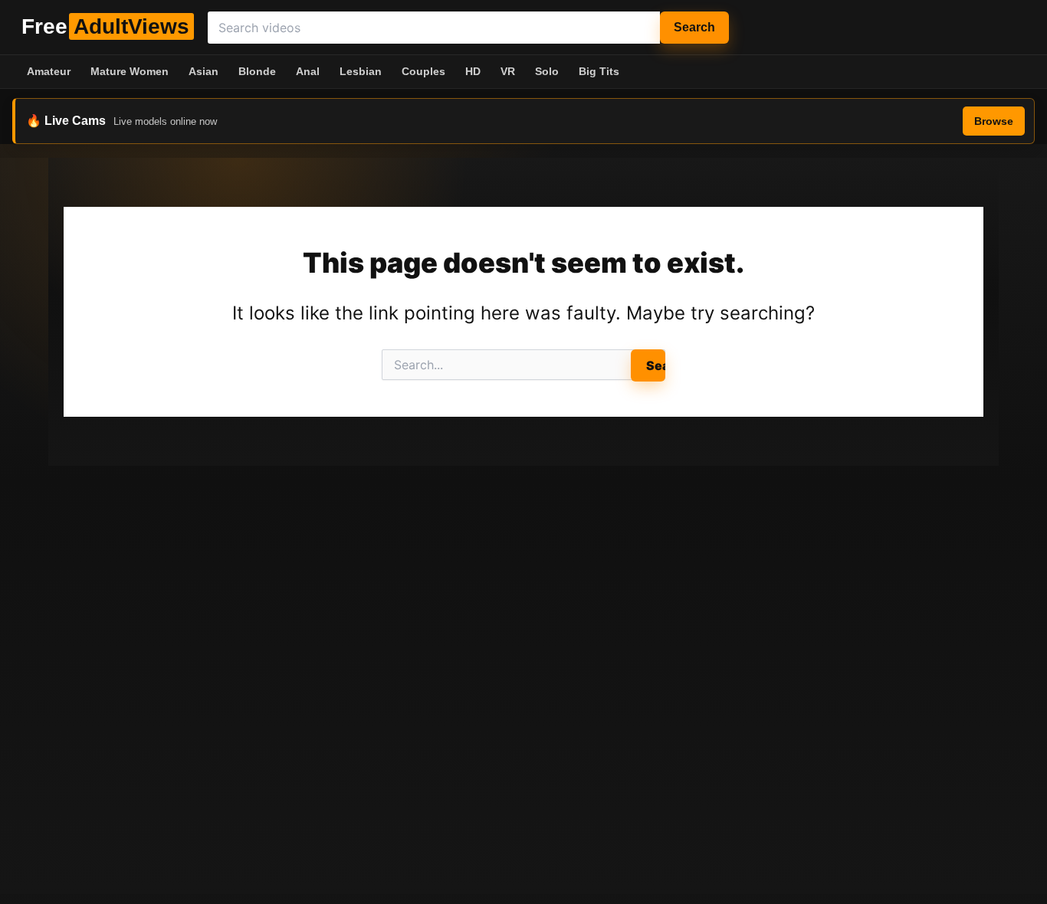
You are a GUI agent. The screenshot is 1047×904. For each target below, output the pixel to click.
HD (473, 71)
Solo (547, 71)
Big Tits (599, 71)
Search (694, 27)
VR (508, 71)
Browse (993, 121)
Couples (423, 71)
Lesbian (361, 71)
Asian (203, 71)
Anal (308, 71)
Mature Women (129, 71)
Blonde (257, 71)
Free (105, 26)
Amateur (49, 71)
